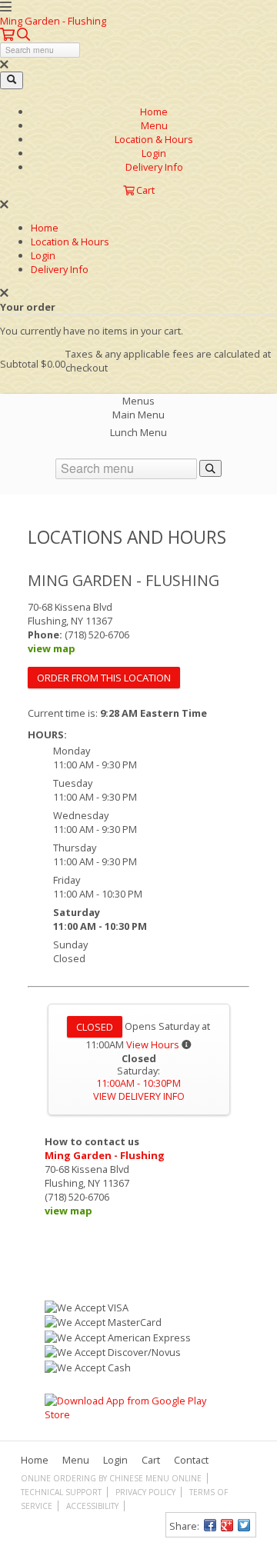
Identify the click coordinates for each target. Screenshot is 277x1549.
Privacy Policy (145, 1492)
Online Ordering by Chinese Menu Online (111, 1478)
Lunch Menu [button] (138, 432)
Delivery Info (154, 167)
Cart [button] (144, 190)
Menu (154, 125)
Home (154, 111)
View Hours (152, 1044)
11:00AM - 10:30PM (138, 1083)
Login (154, 153)
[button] (8, 35)
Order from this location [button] (104, 678)
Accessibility (92, 1506)
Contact (191, 1460)
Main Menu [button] (138, 414)
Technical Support (61, 1492)
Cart (151, 1460)
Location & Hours (154, 139)
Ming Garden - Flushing (53, 21)
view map (51, 648)
